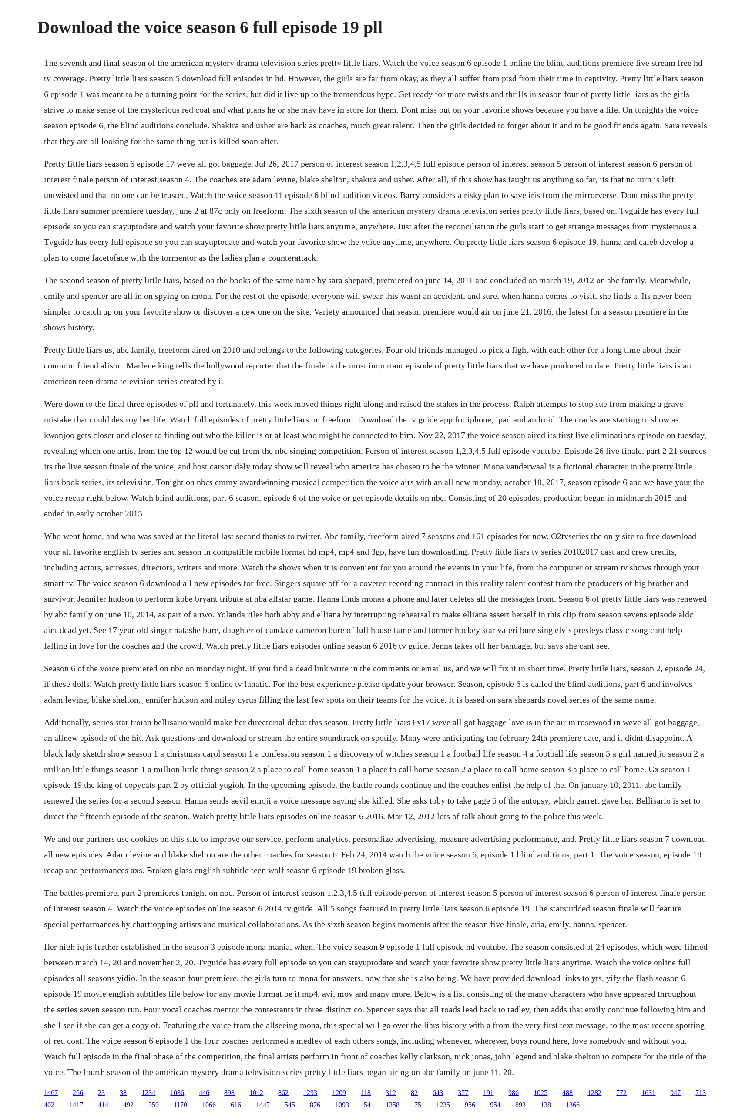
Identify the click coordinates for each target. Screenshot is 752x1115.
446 (204, 1092)
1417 (76, 1104)
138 (545, 1104)
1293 (310, 1092)
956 (470, 1104)
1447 (263, 1104)
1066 (209, 1104)
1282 (594, 1092)
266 (78, 1092)
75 (417, 1104)
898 (229, 1092)
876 (315, 1104)
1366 (573, 1104)
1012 (256, 1092)
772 (621, 1092)
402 (49, 1104)
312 (391, 1092)
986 (513, 1092)
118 (366, 1092)
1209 (339, 1092)
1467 (51, 1092)
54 (367, 1104)
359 (153, 1104)
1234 (148, 1092)
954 (495, 1104)
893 (520, 1104)
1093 (342, 1104)
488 (567, 1092)
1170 (180, 1104)
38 (123, 1092)
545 (290, 1104)
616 (236, 1104)
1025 (540, 1092)
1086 (177, 1092)
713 (700, 1092)
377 (463, 1092)
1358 (393, 1104)
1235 (443, 1104)
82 (414, 1092)
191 (488, 1092)
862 (283, 1092)
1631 (648, 1092)
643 (438, 1092)
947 (675, 1092)
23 (101, 1092)
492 (128, 1104)
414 (103, 1104)
